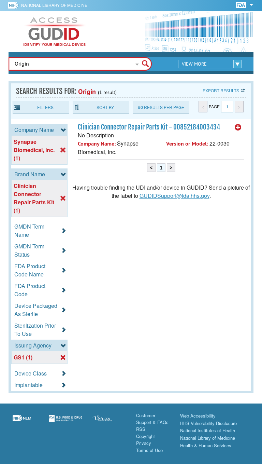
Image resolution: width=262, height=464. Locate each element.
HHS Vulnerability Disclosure (208, 423)
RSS (140, 429)
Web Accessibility (198, 415)
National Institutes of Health (207, 430)
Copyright (145, 436)
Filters (45, 107)
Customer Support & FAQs (152, 418)
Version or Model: (187, 143)
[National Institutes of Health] (14, 5)
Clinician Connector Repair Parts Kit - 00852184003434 (149, 127)
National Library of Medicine (54, 5)
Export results (221, 90)
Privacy (143, 443)
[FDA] (241, 5)
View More (194, 64)
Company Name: (97, 143)
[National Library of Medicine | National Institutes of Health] (22, 422)
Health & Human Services (205, 445)
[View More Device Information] (238, 127)
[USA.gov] (109, 422)
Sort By (105, 107)
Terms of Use (149, 450)
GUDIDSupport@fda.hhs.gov (174, 196)
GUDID (54, 31)
